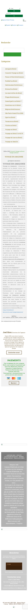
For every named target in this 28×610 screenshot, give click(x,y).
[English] (14, 25)
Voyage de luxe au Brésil (13, 137)
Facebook (10, 596)
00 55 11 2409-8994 (18, 2)
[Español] (8, 25)
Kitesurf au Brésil (11, 89)
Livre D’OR (14, 424)
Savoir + (14, 383)
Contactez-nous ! (14, 352)
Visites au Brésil (11, 125)
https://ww (6, 310)
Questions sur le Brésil (13, 105)
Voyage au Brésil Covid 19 (14, 133)
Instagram (14, 596)
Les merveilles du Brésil (13, 93)
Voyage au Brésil (11, 129)
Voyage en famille (11, 142)
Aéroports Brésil (10, 69)
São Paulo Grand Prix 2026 (14, 113)
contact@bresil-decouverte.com (16, 4)
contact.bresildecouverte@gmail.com (14, 5)
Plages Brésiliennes (12, 97)
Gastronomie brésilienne (13, 85)
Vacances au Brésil (11, 121)
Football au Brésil (11, 81)
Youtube (17, 596)
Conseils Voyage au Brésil (14, 73)
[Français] (20, 25)
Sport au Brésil (10, 117)
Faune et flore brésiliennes (14, 77)
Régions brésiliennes (12, 109)
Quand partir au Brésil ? (13, 101)
